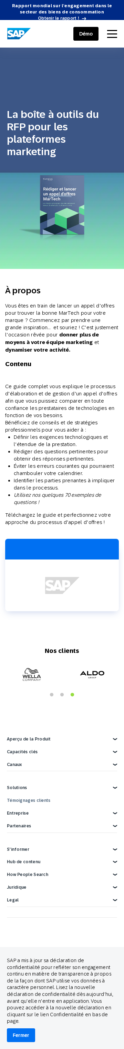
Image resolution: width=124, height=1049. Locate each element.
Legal (13, 900)
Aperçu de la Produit (29, 739)
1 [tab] (51, 695)
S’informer (18, 849)
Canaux (14, 764)
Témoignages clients (29, 800)
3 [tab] (72, 695)
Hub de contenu (23, 861)
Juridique (17, 887)
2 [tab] (62, 695)
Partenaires (19, 826)
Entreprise (18, 813)
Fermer (21, 1035)
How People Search (27, 874)
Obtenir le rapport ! (58, 18)
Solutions (17, 787)
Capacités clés (22, 751)
